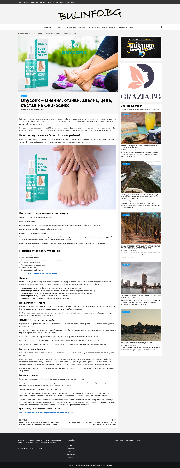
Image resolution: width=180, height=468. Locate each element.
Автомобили (59, 2)
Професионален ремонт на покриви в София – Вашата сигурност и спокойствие (92, 422)
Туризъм (26, 2)
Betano (20, 448)
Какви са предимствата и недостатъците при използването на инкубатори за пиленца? (39, 422)
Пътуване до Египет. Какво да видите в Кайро (141, 295)
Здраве (42, 2)
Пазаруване (50, 2)
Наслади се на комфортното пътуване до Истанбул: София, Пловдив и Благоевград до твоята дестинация (140, 196)
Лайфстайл (34, 2)
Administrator (28, 109)
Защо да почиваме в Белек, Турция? (136, 343)
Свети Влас (119, 440)
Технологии (71, 454)
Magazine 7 (99, 465)
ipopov (125, 149)
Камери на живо (69, 2)
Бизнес (20, 2)
